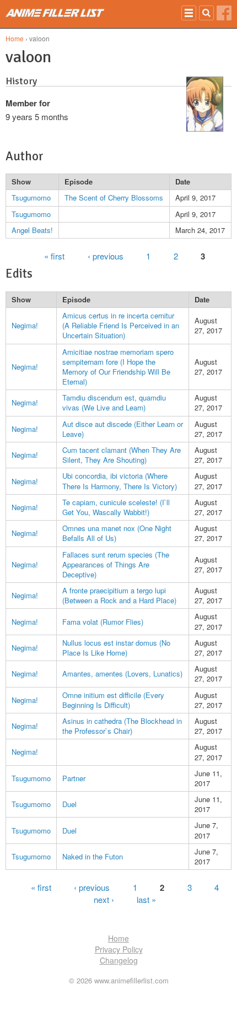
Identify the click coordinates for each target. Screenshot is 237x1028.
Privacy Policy (119, 949)
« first (54, 255)
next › (104, 899)
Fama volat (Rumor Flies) (102, 621)
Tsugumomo (31, 197)
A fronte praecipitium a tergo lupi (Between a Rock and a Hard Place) (119, 595)
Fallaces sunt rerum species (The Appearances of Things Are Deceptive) (115, 564)
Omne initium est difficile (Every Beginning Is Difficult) (113, 700)
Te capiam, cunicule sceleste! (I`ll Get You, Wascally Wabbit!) (116, 507)
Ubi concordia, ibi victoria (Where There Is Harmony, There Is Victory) (119, 480)
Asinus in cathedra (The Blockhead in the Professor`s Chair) (122, 726)
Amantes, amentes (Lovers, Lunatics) (122, 673)
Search (206, 13)
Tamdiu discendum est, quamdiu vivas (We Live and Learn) (114, 402)
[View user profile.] (204, 128)
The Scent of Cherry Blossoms (113, 197)
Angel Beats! (32, 230)
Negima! (25, 325)
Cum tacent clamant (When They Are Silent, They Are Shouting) (121, 455)
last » (146, 899)
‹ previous (105, 255)
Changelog (119, 960)
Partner (73, 778)
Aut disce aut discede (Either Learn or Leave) (122, 429)
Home (15, 38)
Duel (69, 804)
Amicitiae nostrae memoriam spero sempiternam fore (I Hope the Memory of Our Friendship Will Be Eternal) (118, 367)
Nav (188, 13)
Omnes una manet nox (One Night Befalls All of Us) (116, 533)
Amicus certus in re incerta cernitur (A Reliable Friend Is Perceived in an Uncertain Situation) (120, 325)
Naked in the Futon (92, 856)
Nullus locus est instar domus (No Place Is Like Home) (116, 647)
